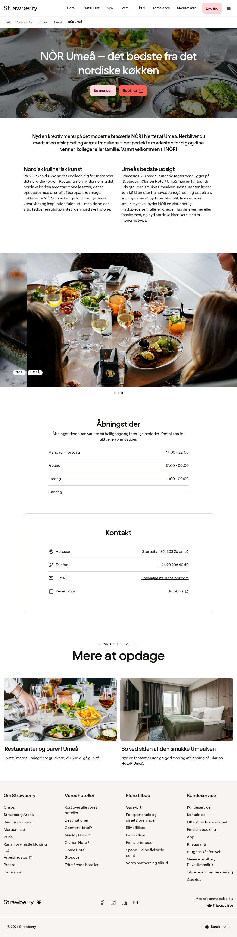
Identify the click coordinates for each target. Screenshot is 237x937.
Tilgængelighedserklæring (210, 872)
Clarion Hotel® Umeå (159, 181)
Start (7, 22)
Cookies (194, 879)
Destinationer (76, 820)
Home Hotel (75, 850)
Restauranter (24, 22)
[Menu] (228, 8)
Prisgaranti (196, 844)
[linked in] (124, 902)
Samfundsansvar (18, 822)
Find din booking (201, 829)
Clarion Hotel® (77, 842)
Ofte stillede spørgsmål (207, 822)
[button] (115, 393)
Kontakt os (196, 814)
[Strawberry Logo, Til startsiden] (20, 8)
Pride (8, 837)
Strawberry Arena (19, 814)
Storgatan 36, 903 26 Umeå (165, 551)
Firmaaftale (135, 835)
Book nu (176, 591)
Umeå (58, 22)
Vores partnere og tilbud (147, 863)
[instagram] (113, 902)
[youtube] (135, 902)
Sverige (43, 22)
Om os (9, 807)
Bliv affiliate (135, 827)
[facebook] (102, 902)
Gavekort (133, 807)
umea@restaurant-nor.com (165, 578)
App (190, 837)
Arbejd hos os (15, 857)
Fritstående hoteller (82, 864)
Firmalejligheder (140, 842)
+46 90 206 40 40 (174, 564)
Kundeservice (198, 807)
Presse (9, 864)
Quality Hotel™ (77, 835)
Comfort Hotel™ (79, 827)
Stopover (73, 857)
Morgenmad (14, 829)
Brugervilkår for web (204, 851)
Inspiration (13, 872)
